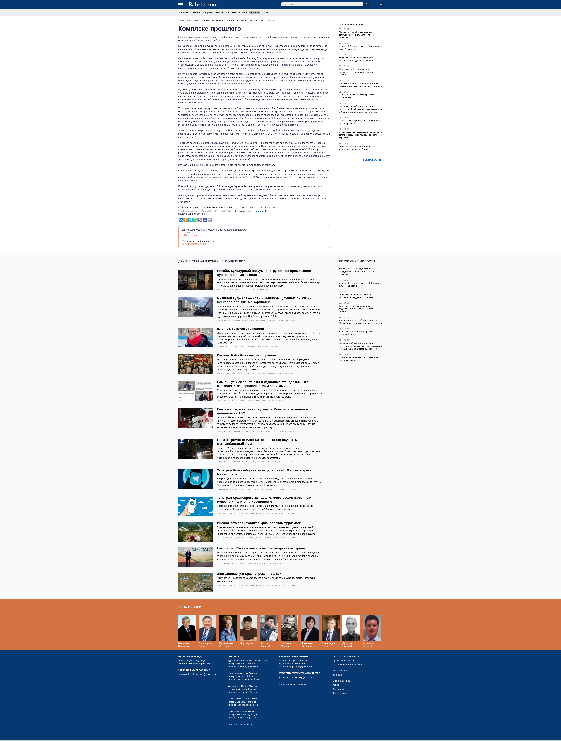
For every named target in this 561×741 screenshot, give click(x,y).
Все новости (372, 159)
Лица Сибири (189, 607)
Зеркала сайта (340, 693)
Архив (265, 12)
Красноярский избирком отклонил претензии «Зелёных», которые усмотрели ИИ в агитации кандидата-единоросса (360, 109)
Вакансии (338, 675)
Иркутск (247, 289)
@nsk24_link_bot (247, 702)
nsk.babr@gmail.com (247, 705)
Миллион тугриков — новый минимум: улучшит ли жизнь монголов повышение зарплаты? (264, 300)
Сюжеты (195, 12)
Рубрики (208, 12)
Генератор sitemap (244, 735)
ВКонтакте (190, 235)
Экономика (261, 320)
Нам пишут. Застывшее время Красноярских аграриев (261, 548)
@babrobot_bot (297, 663)
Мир (243, 20)
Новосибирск (271, 489)
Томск (258, 347)
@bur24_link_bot (247, 663)
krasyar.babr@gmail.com (249, 692)
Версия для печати (244, 211)
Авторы (219, 12)
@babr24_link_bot (198, 660)
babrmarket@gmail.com (301, 677)
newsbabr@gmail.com (194, 244)
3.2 (196, 735)
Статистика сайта (341, 681)
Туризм (250, 538)
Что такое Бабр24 (342, 671)
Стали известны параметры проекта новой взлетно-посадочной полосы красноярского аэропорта (360, 135)
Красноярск (260, 401)
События (259, 489)
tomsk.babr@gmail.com (249, 717)
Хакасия (272, 373)
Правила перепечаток (344, 660)
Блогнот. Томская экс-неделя (240, 329)
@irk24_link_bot (246, 676)
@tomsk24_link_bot (248, 714)
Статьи (243, 12)
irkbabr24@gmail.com (248, 679)
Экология (261, 462)
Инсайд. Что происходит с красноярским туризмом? (259, 523)
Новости (254, 12)
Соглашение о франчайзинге (348, 665)
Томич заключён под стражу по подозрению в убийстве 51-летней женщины (356, 72)
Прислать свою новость (239, 724)
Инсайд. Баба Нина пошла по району (247, 355)
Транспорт (250, 431)
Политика (249, 320)
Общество (233, 20)
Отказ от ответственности (346, 656)
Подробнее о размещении (292, 684)
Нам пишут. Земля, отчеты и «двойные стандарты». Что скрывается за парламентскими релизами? (262, 384)
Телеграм (188, 232)
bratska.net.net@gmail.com (202, 674)
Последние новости (351, 24)
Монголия (272, 320)
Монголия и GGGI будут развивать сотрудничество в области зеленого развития (357, 35)
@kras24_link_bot (247, 689)
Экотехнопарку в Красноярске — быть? (249, 574)
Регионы (184, 12)
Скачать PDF (262, 211)
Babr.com (203, 5)
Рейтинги (231, 12)
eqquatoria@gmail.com (300, 667)
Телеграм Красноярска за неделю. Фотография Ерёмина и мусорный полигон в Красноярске (264, 499)
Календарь (338, 689)
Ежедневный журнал (214, 20)
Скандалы (262, 373)
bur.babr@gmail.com (247, 667)
